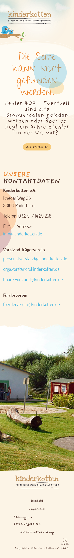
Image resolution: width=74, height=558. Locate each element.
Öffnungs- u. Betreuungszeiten (27, 520)
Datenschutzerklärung (37, 532)
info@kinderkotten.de (22, 234)
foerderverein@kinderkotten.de (31, 304)
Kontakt (37, 501)
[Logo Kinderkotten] (29, 17)
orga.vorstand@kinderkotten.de (31, 269)
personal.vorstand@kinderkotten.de (35, 258)
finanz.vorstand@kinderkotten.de (33, 279)
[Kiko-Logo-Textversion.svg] (37, 481)
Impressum (37, 509)
